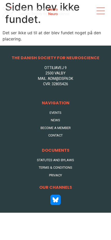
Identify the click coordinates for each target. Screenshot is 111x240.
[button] (100, 11)
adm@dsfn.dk (60, 78)
